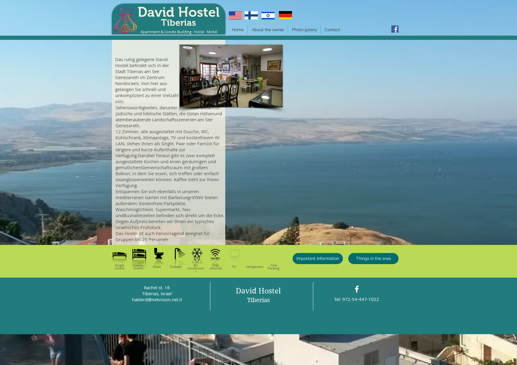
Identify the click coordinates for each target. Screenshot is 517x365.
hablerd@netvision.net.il (157, 299)
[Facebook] (395, 29)
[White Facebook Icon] (356, 289)
